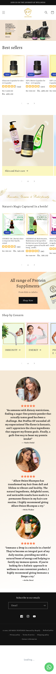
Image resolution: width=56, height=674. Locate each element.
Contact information (29, 639)
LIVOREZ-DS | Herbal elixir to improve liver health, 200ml (13, 241)
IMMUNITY (11, 350)
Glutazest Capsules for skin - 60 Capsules (13, 82)
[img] (9, 86)
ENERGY (33, 350)
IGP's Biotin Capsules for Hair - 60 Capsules (35, 82)
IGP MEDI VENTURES (17, 630)
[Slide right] (34, 103)
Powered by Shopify (33, 630)
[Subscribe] (44, 605)
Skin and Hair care (15, 171)
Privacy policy (15, 635)
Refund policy (48, 630)
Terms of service (28, 635)
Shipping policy (43, 635)
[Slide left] (22, 103)
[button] (3, 12)
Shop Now (28, 300)
